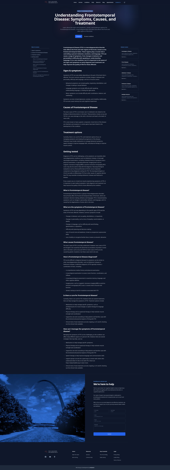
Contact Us (118, 2)
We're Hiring (75, 457)
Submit (109, 434)
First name (96, 410)
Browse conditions (89, 36)
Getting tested (35, 56)
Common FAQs (89, 457)
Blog (104, 2)
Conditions (86, 2)
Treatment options (36, 54)
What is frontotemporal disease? (40, 59)
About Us (98, 2)
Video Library (103, 457)
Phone (95, 419)
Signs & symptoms (36, 50)
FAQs (93, 2)
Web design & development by (85, 467)
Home (75, 2)
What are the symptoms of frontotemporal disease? (39, 61)
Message (96, 424)
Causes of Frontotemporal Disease (40, 52)
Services (80, 2)
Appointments (110, 2)
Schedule (78, 36)
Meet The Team (75, 454)
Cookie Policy (116, 457)
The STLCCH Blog (103, 454)
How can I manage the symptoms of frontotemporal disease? (41, 75)
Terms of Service (117, 460)
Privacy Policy (117, 454)
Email (95, 415)
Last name (113, 410)
